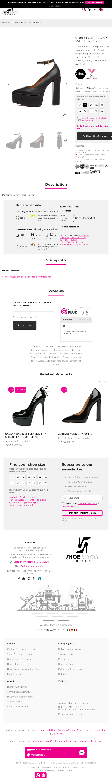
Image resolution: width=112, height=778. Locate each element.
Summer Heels (68, 240)
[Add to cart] (80, 135)
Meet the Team (15, 674)
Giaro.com (56, 733)
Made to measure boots (21, 505)
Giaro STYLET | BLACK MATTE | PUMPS (25, 22)
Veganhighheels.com (67, 741)
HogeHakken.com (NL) (43, 741)
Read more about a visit (70, 714)
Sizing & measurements (19, 654)
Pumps (84, 235)
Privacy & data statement (20, 696)
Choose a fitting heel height (23, 502)
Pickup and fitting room (70, 669)
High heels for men (71, 242)
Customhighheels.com (91, 741)
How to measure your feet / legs (23, 669)
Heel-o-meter (25, 229)
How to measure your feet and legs (27, 500)
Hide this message (94, 2)
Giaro (75, 215)
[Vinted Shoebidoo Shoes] (39, 579)
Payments (63, 659)
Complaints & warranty (18, 692)
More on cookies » (56, 6)
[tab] (56, 185)
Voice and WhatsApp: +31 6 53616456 (32, 561)
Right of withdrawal (17, 687)
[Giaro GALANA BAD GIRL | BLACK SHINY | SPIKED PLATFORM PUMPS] (29, 407)
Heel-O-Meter (14, 664)
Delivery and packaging (70, 649)
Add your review (24, 325)
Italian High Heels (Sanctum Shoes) (57, 730)
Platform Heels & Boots (74, 244)
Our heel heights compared (21, 659)
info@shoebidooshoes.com (31, 566)
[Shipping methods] (84, 166)
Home (4, 22)
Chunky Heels (78, 238)
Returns (62, 674)
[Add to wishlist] (105, 135)
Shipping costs (65, 654)
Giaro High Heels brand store (91, 730)
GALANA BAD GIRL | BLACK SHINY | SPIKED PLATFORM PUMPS (26, 435)
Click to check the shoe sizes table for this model (27, 276)
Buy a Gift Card (66, 664)
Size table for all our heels (22, 497)
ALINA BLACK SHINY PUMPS (75, 434)
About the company (17, 706)
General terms (14, 701)
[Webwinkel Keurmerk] (95, 171)
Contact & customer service (21, 649)
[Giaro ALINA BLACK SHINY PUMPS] (82, 407)
